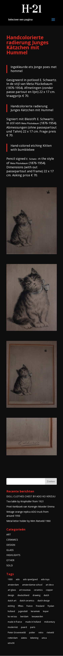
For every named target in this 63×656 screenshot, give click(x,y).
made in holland (33, 621)
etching (11, 606)
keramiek (35, 611)
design (11, 595)
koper (46, 611)
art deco (50, 584)
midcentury (49, 621)
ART (8, 534)
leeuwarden (37, 616)
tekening (34, 637)
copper (49, 589)
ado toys (45, 579)
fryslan (51, 606)
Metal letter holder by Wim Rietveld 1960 (28, 520)
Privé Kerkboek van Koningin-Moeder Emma (30, 506)
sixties (24, 637)
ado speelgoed (30, 579)
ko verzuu (12, 616)
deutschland (23, 595)
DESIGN (10, 544)
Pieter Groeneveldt (17, 632)
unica (44, 637)
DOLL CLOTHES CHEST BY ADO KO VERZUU (30, 496)
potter (32, 632)
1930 (10, 579)
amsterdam (13, 584)
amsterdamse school (32, 584)
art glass (12, 589)
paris (32, 627)
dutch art (12, 600)
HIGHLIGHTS (13, 555)
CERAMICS (12, 539)
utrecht (11, 643)
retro (40, 632)
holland (11, 611)
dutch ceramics (27, 600)
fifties (20, 606)
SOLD (9, 565)
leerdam (24, 616)
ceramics (38, 589)
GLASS (10, 550)
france (30, 606)
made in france (15, 621)
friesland (40, 606)
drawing (36, 595)
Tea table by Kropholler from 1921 (25, 501)
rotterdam (13, 637)
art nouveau (25, 589)
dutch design (43, 600)
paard (24, 627)
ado (18, 579)
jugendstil (23, 611)
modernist (13, 627)
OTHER (10, 560)
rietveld (50, 632)
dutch (46, 595)
